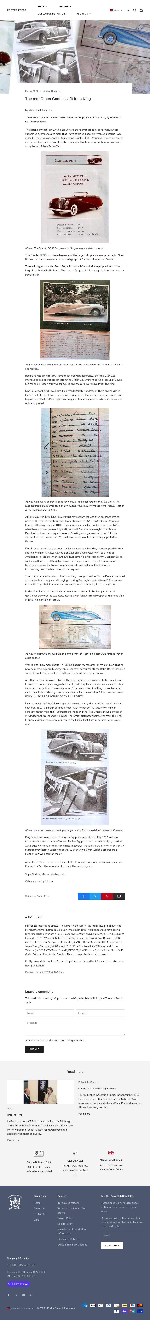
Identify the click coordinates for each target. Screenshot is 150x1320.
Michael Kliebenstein (40, 110)
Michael (49, 881)
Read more (13, 1140)
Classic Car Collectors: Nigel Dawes (97, 1088)
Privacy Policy (92, 998)
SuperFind (54, 146)
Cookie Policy (65, 1224)
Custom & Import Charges (72, 1244)
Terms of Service (114, 998)
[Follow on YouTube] (23, 1295)
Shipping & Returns (68, 1239)
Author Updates (51, 91)
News (10, 1108)
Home (37, 1203)
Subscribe (112, 1245)
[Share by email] (119, 896)
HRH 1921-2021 (15, 1115)
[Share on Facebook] (84, 896)
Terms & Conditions (68, 1203)
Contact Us (40, 1214)
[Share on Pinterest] (107, 896)
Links (36, 1219)
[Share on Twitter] (95, 896)
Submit (34, 1049)
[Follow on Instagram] (16, 1295)
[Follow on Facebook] (8, 1295)
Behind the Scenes (88, 1082)
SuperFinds (31, 874)
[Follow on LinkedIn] (31, 1295)
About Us (39, 1208)
